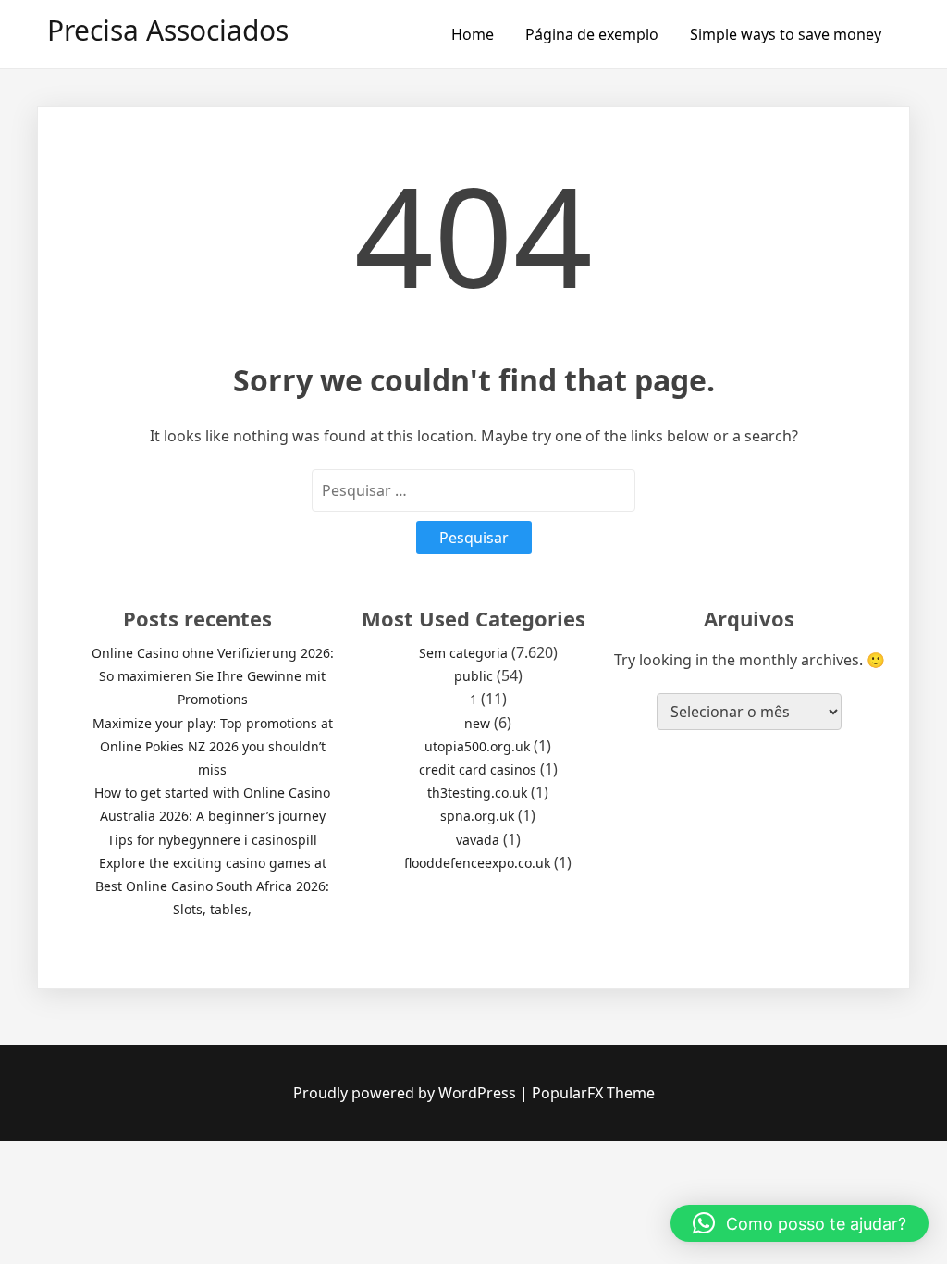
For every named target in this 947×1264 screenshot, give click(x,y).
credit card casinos (477, 769)
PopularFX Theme (593, 1093)
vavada (477, 840)
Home (472, 34)
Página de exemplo (591, 34)
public (473, 676)
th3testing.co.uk (477, 792)
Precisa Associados (168, 30)
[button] (799, 1223)
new (477, 723)
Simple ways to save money (785, 34)
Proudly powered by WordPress (406, 1093)
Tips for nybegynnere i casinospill (212, 840)
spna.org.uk (477, 815)
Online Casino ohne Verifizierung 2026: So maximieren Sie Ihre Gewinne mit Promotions (213, 676)
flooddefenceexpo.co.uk (477, 863)
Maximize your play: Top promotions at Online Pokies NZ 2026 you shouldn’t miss (212, 746)
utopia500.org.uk (477, 746)
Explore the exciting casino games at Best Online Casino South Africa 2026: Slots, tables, (212, 886)
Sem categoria (463, 653)
